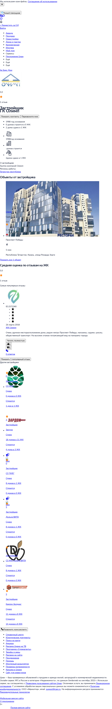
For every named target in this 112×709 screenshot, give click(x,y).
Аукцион (10, 643)
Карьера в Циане (14, 669)
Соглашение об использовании (42, 1)
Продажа (10, 36)
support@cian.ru (53, 689)
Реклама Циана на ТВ (16, 646)
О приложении (7, 701)
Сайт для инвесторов (16, 672)
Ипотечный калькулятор (17, 663)
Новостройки (12, 38)
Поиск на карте (13, 640)
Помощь (10, 660)
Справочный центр (15, 634)
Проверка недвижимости (18, 666)
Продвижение (12, 657)
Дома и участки (13, 41)
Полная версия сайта (20, 707)
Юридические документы (18, 637)
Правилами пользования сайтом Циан (44, 683)
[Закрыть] (2, 4)
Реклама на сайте (14, 655)
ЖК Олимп (11, 327)
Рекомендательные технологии (15, 692)
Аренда (9, 33)
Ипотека (10, 47)
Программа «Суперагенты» (18, 649)
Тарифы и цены (13, 652)
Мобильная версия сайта (12, 698)
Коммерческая (12, 44)
